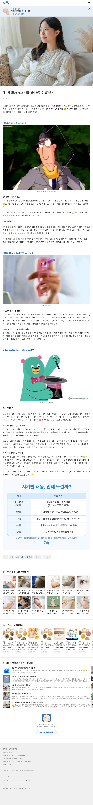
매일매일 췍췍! (46, 306)
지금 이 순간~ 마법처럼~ (46, 403)
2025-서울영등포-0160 (21, 755)
